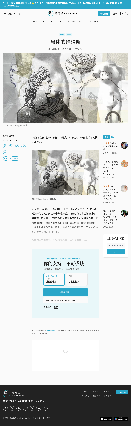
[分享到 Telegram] (23, 146)
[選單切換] (46, 21)
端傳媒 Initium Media (20, 418)
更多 (113, 136)
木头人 (105, 153)
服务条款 (47, 418)
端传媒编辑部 (51, 330)
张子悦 (105, 177)
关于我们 (86, 391)
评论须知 (40, 365)
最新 (107, 136)
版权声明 (97, 395)
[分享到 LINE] (5, 152)
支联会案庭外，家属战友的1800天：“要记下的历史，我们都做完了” (110, 217)
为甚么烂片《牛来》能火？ (110, 146)
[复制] (5, 146)
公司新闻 (108, 395)
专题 (69, 34)
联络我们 (97, 391)
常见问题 (86, 395)
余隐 (105, 227)
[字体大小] (10, 13)
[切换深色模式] (120, 13)
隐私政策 (37, 418)
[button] (42, 21)
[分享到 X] (11, 146)
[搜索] (125, 13)
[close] (128, 4)
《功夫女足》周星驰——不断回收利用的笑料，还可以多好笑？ (110, 192)
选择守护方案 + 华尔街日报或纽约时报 (61, 300)
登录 (56, 307)
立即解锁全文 (65, 292)
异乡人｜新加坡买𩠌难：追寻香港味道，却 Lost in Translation (110, 168)
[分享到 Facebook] (17, 146)
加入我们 (108, 391)
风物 (62, 34)
